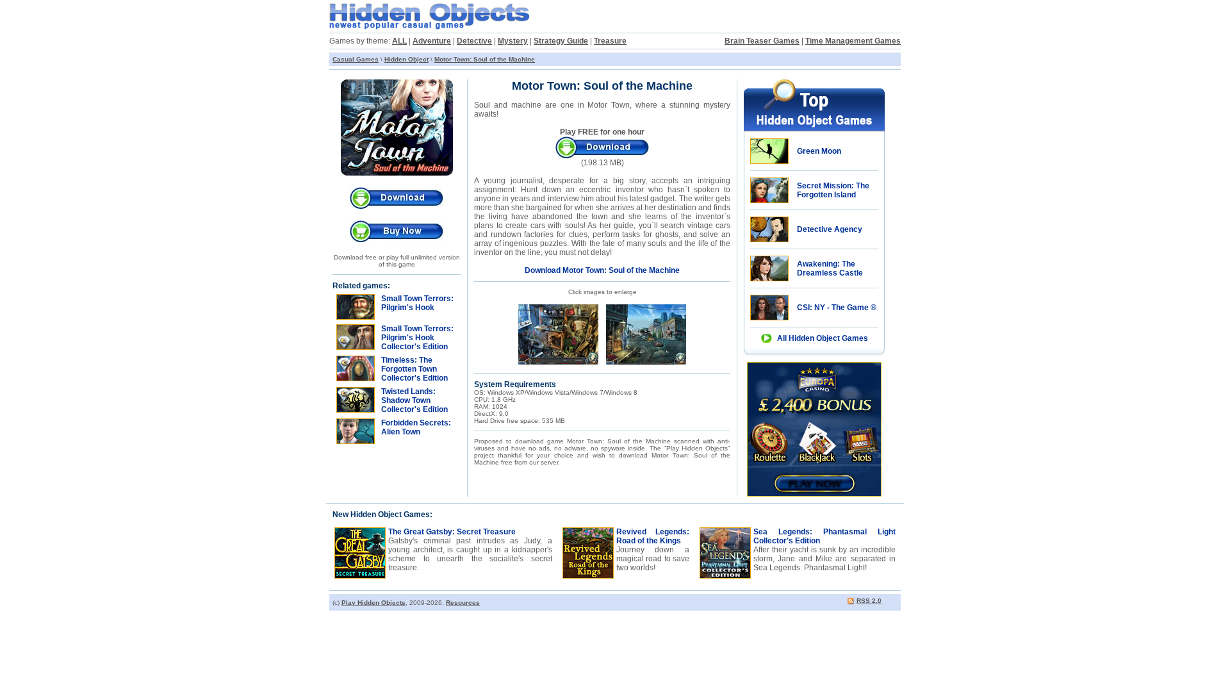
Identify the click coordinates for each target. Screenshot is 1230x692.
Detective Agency (829, 229)
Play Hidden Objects (373, 602)
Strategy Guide (561, 41)
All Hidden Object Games (822, 338)
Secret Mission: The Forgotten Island (833, 190)
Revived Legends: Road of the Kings (652, 536)
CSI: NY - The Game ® (836, 307)
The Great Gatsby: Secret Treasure (452, 531)
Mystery (513, 41)
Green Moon (819, 151)
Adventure (432, 41)
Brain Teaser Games (762, 41)
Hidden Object (406, 59)
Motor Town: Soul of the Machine (484, 59)
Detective (474, 41)
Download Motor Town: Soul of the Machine (602, 270)
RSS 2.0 (869, 600)
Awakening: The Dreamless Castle (830, 268)
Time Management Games (853, 41)
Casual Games (355, 59)
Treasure (610, 41)
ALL (399, 41)
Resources (463, 602)
